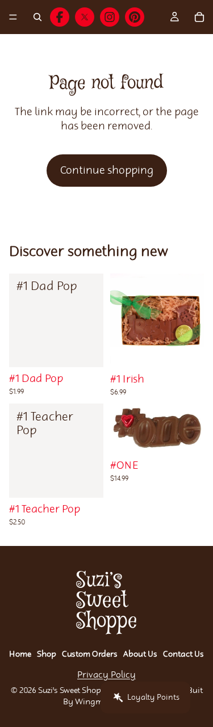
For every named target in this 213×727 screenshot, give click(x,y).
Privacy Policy (106, 675)
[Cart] (199, 17)
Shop (46, 654)
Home (20, 654)
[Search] (37, 17)
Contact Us (183, 654)
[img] (59, 17)
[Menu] (13, 17)
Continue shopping (106, 170)
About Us (140, 654)
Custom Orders (90, 654)
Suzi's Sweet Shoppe (74, 691)
